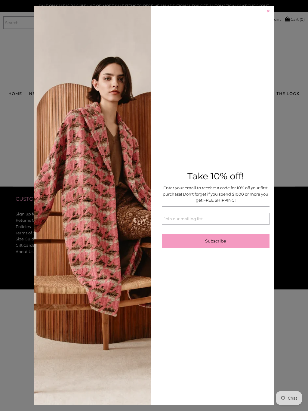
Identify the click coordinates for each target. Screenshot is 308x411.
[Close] (268, 12)
